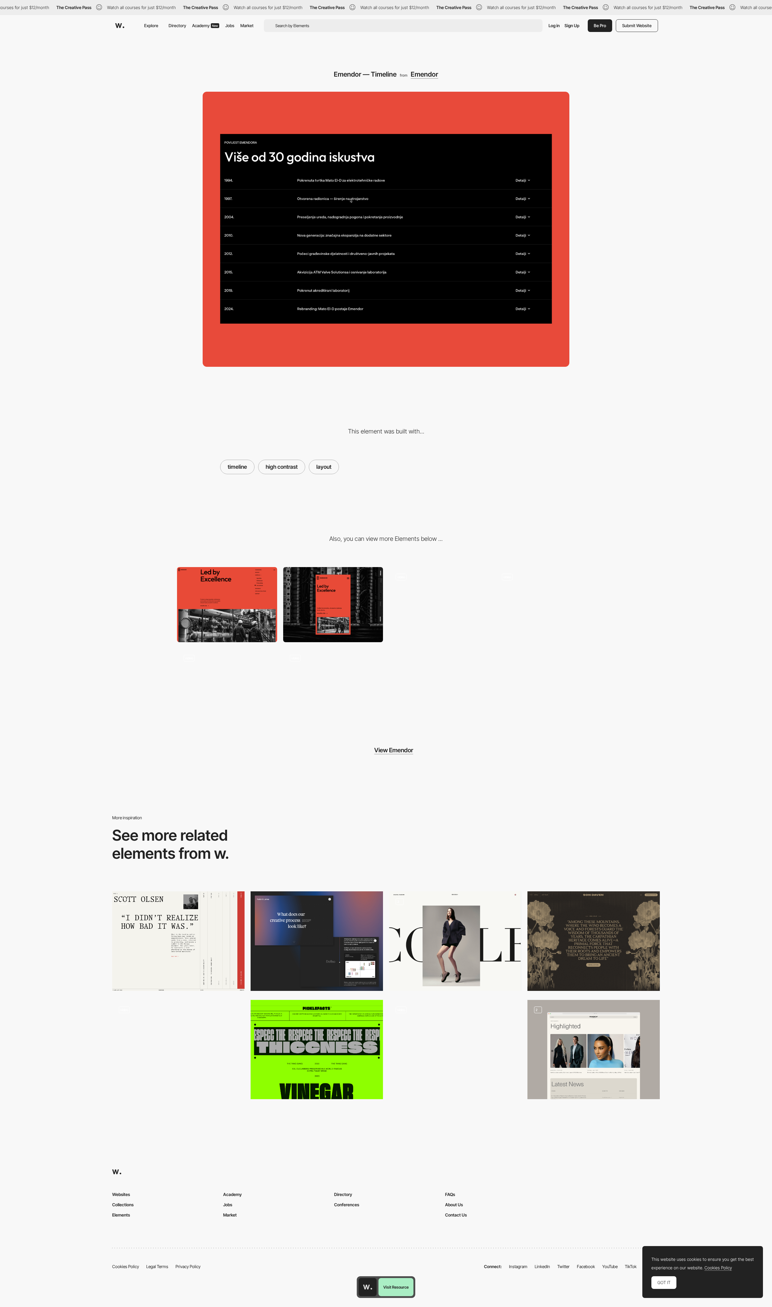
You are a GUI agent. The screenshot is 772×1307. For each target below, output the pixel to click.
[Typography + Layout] (317, 1049)
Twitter (563, 1266)
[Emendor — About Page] (439, 604)
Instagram (518, 1266)
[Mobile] (333, 604)
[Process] (317, 941)
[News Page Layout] (593, 1049)
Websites (121, 1194)
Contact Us (456, 1214)
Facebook (586, 1266)
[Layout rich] (178, 941)
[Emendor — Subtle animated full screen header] (545, 604)
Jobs (229, 25)
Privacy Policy (188, 1266)
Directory (177, 25)
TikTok (631, 1266)
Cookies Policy (125, 1266)
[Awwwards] (119, 25)
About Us (454, 1204)
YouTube (610, 1266)
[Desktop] (227, 604)
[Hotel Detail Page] (455, 1049)
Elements (121, 1214)
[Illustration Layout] (593, 941)
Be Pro (600, 25)
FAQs (450, 1194)
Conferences (346, 1204)
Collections (123, 1204)
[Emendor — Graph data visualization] (333, 685)
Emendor (424, 74)
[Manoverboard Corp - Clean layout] (178, 1047)
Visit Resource (396, 1287)
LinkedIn (542, 1266)
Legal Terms (157, 1266)
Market (247, 25)
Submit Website (637, 25)
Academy (205, 25)
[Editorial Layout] (455, 941)
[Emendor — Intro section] (227, 685)
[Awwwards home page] (368, 1287)
